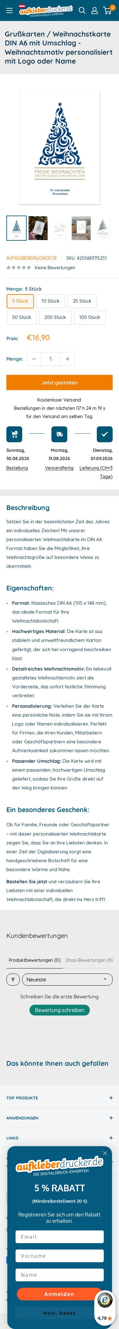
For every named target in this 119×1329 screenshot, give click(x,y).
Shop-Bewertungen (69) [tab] (90, 960)
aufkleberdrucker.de (31, 258)
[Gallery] (59, 161)
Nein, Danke (59, 1313)
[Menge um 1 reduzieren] (34, 359)
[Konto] (94, 10)
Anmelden (59, 1294)
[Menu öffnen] (9, 10)
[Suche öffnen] (82, 10)
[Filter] (13, 980)
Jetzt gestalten (59, 382)
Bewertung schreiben (59, 1010)
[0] (107, 10)
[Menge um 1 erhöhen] (67, 359)
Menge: (14, 359)
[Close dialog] (105, 1153)
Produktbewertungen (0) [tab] (35, 960)
